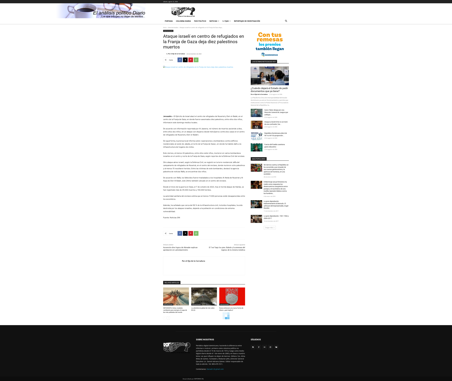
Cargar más (269, 228)
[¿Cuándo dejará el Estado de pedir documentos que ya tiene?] (270, 75)
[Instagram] (270, 347)
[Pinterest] (190, 60)
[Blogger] (253, 347)
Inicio (165, 27)
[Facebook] (180, 60)
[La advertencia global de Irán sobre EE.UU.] (204, 296)
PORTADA (169, 21)
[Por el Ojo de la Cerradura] (164, 54)
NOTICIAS (213, 21)
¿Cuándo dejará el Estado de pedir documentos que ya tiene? (269, 90)
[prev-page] (164, 317)
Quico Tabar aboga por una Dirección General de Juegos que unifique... (276, 112)
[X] (185, 60)
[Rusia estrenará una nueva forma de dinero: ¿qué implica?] (232, 296)
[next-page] (168, 317)
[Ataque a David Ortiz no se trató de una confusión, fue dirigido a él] (256, 125)
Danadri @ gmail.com (215, 369)
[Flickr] (264, 347)
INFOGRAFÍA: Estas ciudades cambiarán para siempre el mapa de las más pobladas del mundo (175, 310)
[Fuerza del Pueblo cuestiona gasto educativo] (256, 147)
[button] (286, 21)
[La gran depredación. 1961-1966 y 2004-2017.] (256, 219)
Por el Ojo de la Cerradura (176, 54)
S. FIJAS (226, 21)
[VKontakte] (276, 347)
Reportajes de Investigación (247, 21)
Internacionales (173, 27)
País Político (200, 21)
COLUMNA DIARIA (183, 21)
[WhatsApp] (196, 60)
